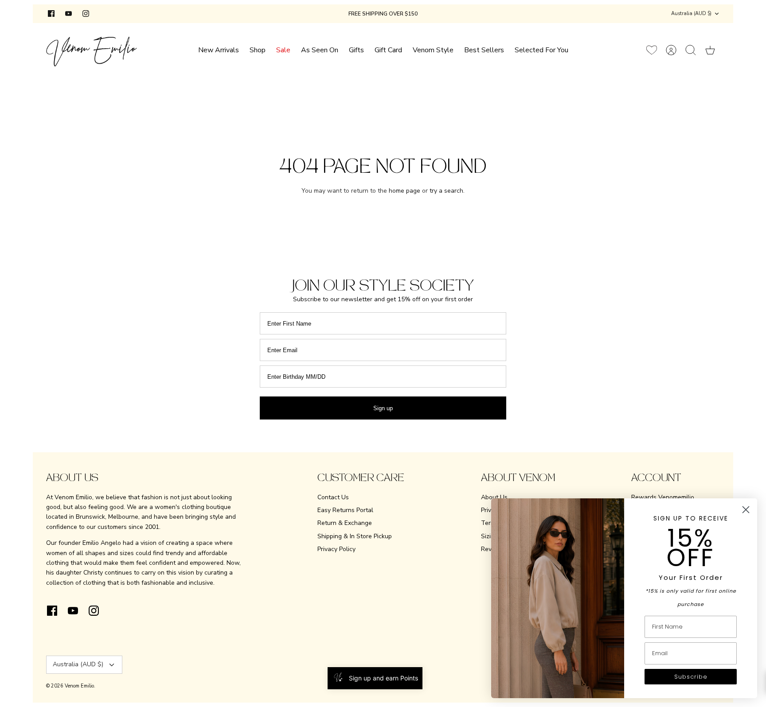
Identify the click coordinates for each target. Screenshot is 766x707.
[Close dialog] (746, 509)
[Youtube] (68, 13)
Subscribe (690, 676)
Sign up (383, 408)
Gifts (356, 50)
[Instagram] (85, 13)
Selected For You (541, 50)
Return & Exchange (344, 523)
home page (404, 190)
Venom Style (433, 50)
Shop (258, 50)
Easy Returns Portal (345, 510)
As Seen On (319, 50)
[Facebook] (51, 13)
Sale (283, 50)
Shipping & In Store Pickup (354, 536)
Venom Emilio (79, 686)
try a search (446, 190)
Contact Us (333, 497)
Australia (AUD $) (691, 13)
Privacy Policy (336, 549)
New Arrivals (218, 50)
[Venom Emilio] (91, 50)
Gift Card (388, 50)
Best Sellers (484, 50)
